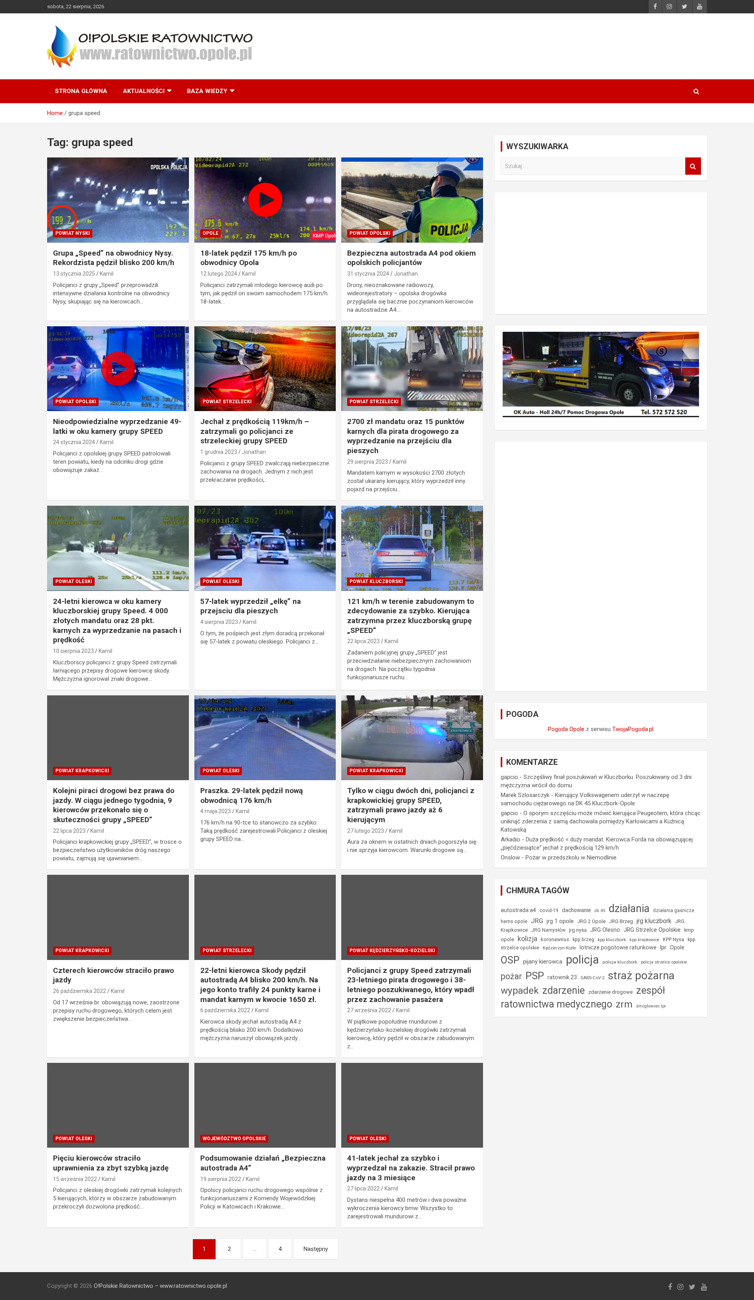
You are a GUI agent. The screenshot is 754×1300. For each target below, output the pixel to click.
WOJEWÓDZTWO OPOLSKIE (234, 1138)
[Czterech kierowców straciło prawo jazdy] (118, 917)
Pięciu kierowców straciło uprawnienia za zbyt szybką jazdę (110, 1163)
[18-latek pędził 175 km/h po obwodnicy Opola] (265, 200)
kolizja (527, 939)
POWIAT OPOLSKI (370, 233)
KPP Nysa (673, 939)
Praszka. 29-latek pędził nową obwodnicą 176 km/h (251, 795)
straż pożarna (641, 975)
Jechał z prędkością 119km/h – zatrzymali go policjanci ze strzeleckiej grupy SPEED (254, 431)
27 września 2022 (369, 1010)
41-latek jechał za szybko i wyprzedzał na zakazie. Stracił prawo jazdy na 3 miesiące (411, 1168)
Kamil (106, 274)
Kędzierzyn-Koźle (559, 948)
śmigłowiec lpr (651, 1006)
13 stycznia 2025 (74, 274)
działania (629, 908)
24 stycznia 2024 (74, 442)
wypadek (520, 990)
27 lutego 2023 (365, 831)
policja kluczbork (619, 962)
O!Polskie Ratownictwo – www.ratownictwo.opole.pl (160, 1285)
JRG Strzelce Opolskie (652, 929)
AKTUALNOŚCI (144, 91)
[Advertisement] (601, 253)
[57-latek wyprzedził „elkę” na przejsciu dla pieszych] (265, 548)
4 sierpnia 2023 (219, 622)
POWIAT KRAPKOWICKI (82, 770)
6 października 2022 (225, 1010)
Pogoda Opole (566, 729)
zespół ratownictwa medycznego (583, 997)
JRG (537, 921)
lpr (663, 947)
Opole (677, 947)
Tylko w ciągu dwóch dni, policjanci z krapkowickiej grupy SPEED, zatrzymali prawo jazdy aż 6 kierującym (410, 805)
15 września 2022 (75, 1179)
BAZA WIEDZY (207, 91)
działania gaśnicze (673, 910)
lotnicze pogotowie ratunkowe (618, 947)
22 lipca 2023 (363, 641)
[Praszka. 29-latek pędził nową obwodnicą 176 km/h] (265, 738)
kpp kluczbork (612, 939)
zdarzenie (563, 990)
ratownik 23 (562, 977)
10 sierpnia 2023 (73, 651)
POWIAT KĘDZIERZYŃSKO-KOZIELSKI (392, 950)
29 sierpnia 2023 (367, 462)
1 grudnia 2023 (218, 452)
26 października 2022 (79, 991)
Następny (316, 1248)
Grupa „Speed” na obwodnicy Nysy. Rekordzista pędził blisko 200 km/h (113, 258)
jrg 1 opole (560, 921)
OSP (510, 960)
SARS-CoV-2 (592, 977)
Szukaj (693, 166)
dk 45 (600, 910)
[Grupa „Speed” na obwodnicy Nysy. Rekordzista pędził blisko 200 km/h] (118, 200)
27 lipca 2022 (363, 1188)
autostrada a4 (518, 910)
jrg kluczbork (654, 921)
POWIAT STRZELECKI (227, 401)
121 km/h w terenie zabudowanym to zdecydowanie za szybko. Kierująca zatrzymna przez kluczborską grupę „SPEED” (410, 616)
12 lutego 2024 (218, 274)
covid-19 (549, 910)
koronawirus (555, 939)
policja (582, 959)
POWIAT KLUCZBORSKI (376, 581)
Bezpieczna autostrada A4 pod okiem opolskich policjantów (411, 258)
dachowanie (576, 910)
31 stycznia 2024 (368, 274)
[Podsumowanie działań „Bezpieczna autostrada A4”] (265, 1105)
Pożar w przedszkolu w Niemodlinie (571, 857)
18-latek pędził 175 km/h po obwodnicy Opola (248, 258)
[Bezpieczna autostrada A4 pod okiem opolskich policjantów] (412, 200)
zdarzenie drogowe (610, 992)
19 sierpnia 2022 (220, 1179)
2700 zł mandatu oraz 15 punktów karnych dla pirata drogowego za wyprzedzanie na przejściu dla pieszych (405, 436)
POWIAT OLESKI (73, 581)
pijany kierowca (542, 961)
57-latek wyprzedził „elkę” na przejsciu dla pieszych (250, 606)
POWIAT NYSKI (72, 233)
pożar (511, 976)
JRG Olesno (605, 930)
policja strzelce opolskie (664, 962)
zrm (624, 1004)
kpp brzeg (583, 939)
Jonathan (406, 274)
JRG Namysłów (548, 930)
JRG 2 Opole (591, 921)
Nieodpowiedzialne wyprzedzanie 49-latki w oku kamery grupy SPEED (117, 426)
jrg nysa (578, 930)
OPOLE (210, 233)
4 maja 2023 (215, 811)
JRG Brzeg (621, 921)
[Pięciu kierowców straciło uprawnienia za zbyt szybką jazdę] (118, 1105)
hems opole (514, 921)
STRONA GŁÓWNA (81, 91)
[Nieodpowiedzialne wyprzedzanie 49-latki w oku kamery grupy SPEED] (118, 368)
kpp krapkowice (644, 939)
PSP (534, 976)
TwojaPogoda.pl (632, 729)
